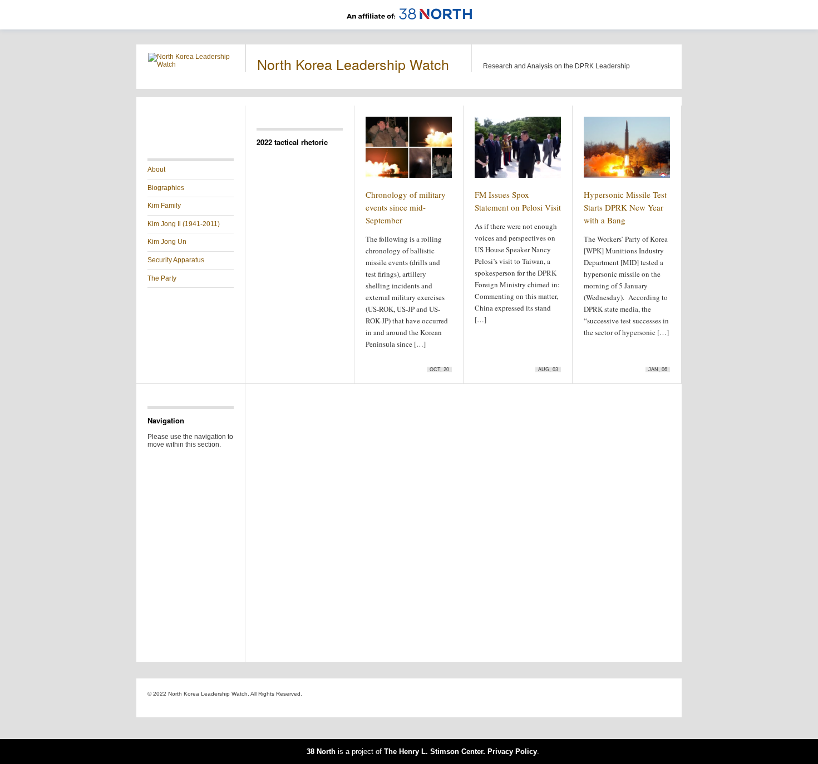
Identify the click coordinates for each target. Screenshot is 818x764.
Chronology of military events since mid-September (406, 207)
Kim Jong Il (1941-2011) (183, 224)
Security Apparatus (175, 260)
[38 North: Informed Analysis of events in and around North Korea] (409, 25)
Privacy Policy (512, 751)
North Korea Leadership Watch (353, 64)
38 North (321, 751)
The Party (161, 278)
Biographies (165, 188)
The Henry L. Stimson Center (433, 751)
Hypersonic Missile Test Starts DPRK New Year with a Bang (625, 207)
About (156, 169)
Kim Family (164, 205)
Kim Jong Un (166, 242)
